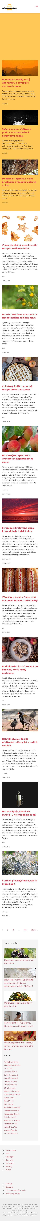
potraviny (5, 103)
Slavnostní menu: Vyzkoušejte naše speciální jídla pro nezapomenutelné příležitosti (18, 983)
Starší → (34, 930)
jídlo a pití (5, 912)
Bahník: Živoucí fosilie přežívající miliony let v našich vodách (19, 742)
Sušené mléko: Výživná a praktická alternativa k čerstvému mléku (16, 132)
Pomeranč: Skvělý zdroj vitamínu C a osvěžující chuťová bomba (16, 82)
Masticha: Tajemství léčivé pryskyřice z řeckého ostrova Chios (19, 182)
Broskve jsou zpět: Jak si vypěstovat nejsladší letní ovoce (17, 458)
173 (25, 930)
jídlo (3, 276)
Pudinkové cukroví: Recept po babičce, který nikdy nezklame (20, 669)
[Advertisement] (20, 39)
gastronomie (6, 559)
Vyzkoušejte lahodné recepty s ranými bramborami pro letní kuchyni (18, 1045)
